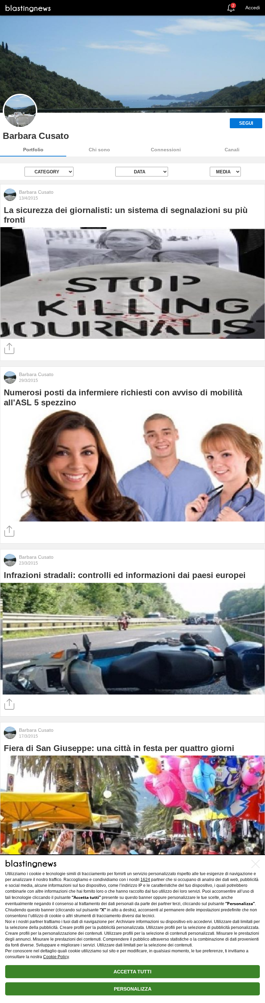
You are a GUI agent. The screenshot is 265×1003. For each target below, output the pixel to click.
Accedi (252, 7)
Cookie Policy (56, 956)
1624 (145, 879)
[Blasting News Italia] (28, 8)
